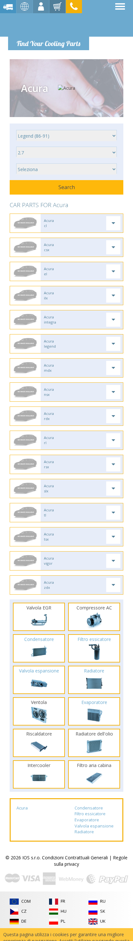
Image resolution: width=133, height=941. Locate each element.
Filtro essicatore (90, 814)
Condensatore (89, 808)
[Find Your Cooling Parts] (48, 24)
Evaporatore (87, 820)
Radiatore (84, 832)
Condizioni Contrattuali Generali (75, 857)
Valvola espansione (94, 826)
